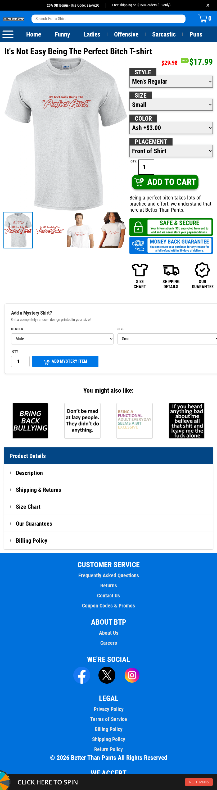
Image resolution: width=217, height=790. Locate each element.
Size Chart (28, 506)
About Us (108, 633)
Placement (151, 142)
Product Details (28, 455)
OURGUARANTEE (202, 284)
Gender (17, 329)
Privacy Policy (109, 709)
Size (141, 95)
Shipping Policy (108, 739)
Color (143, 118)
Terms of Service (108, 719)
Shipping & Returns (38, 489)
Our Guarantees (34, 523)
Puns (195, 34)
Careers (108, 643)
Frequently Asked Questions (108, 575)
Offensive (126, 34)
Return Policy (108, 749)
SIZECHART (140, 284)
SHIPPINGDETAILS (170, 284)
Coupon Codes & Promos (108, 605)
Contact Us (108, 595)
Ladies (92, 34)
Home (33, 34)
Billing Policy (31, 540)
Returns (108, 585)
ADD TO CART (171, 182)
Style (143, 72)
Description (29, 472)
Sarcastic (164, 34)
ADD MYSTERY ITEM (69, 361)
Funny (62, 34)
